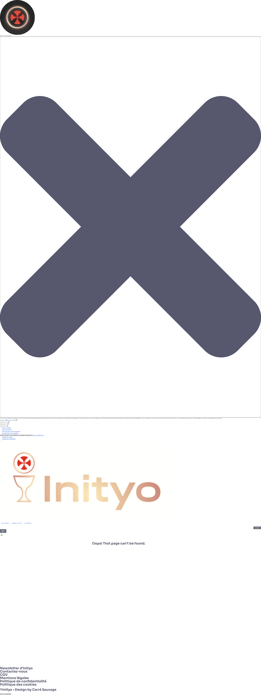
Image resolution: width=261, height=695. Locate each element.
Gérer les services (6, 429)
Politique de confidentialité (8, 439)
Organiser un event (17, 523)
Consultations (27, 523)
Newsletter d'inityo (16, 668)
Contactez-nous (13, 671)
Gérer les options (6, 428)
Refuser (7, 435)
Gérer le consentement (5, 694)
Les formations (5, 523)
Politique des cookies (18, 684)
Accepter (2, 435)
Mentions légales (14, 678)
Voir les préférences (14, 435)
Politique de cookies (7, 437)
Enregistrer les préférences (26, 435)
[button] (130, 227)
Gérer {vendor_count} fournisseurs (11, 431)
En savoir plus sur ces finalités (10, 433)
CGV (4, 675)
